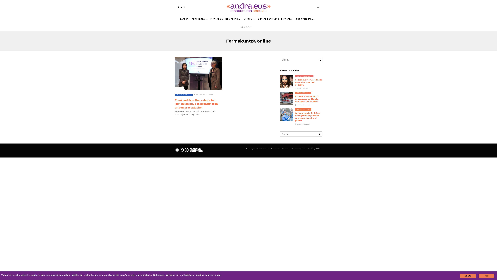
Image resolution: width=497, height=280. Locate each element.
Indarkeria (216, 19)
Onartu (468, 276)
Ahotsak (248, 19)
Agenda (245, 27)
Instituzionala (304, 19)
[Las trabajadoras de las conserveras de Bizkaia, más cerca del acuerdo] (286, 98)
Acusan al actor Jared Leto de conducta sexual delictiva (308, 82)
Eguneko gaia (303, 92)
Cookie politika (314, 149)
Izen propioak (233, 19)
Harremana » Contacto (280, 149)
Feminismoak (199, 19)
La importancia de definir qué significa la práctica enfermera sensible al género (307, 117)
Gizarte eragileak (268, 19)
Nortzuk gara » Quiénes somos (257, 149)
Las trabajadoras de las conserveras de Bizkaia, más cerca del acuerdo (307, 99)
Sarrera (185, 19)
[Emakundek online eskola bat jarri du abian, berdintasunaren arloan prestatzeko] (198, 73)
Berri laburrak (304, 76)
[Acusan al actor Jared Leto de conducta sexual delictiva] (286, 81)
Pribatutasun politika (298, 149)
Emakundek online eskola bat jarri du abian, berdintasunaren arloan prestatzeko (196, 104)
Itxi (486, 276)
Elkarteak (287, 19)
